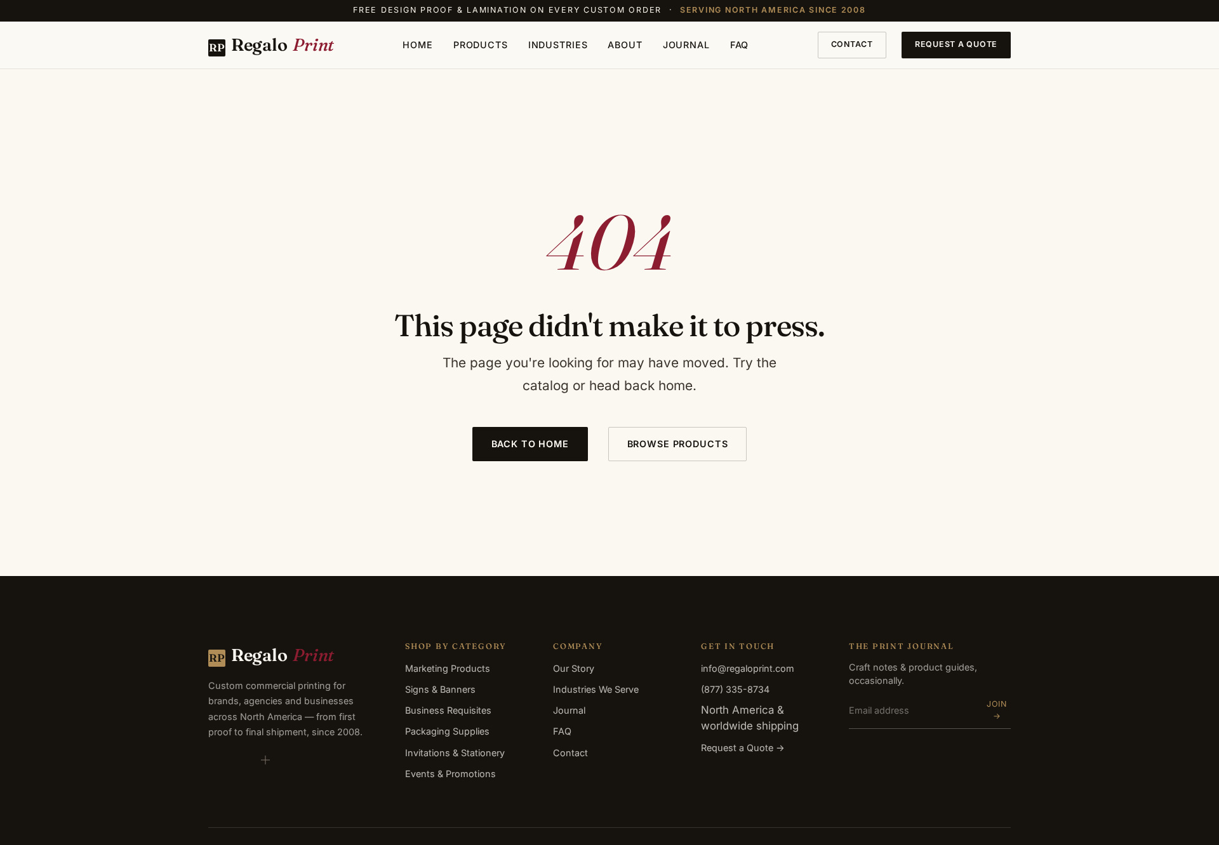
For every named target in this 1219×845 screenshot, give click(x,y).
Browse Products (677, 443)
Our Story (573, 668)
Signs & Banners (440, 689)
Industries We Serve (596, 689)
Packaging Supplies (447, 731)
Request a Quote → (743, 747)
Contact (852, 44)
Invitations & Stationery (455, 752)
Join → (997, 710)
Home (417, 44)
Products (480, 44)
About (625, 44)
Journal (686, 44)
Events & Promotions (450, 773)
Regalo (271, 44)
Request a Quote (956, 44)
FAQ (739, 44)
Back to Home (530, 443)
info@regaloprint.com (747, 668)
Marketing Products (447, 668)
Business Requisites (448, 710)
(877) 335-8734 (735, 689)
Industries (558, 44)
